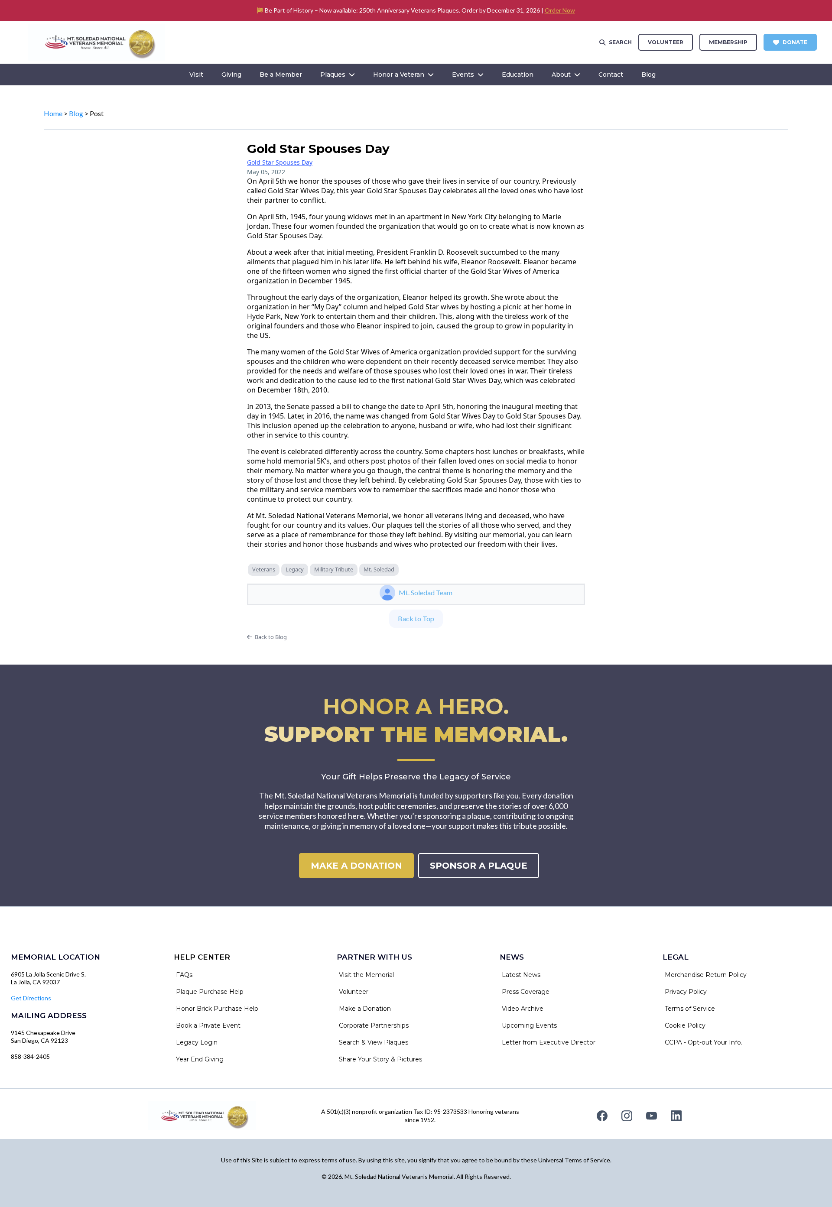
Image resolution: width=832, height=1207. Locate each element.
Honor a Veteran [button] (399, 74)
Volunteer (665, 42)
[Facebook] (602, 1115)
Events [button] (464, 74)
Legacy (295, 569)
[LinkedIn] (676, 1115)
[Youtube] (651, 1115)
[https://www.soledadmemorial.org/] (97, 41)
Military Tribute (333, 569)
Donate (795, 42)
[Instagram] (626, 1115)
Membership (728, 42)
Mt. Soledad (379, 569)
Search (620, 42)
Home (53, 113)
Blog (76, 113)
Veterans (263, 569)
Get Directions (31, 998)
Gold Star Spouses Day (279, 162)
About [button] (562, 74)
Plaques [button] (333, 74)
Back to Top (416, 618)
